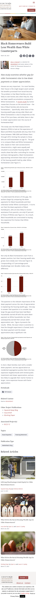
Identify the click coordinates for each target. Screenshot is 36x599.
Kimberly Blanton (18, 489)
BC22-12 (7, 424)
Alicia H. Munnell (15, 62)
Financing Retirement (21, 434)
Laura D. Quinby (20, 526)
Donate (31, 10)
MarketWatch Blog (7, 445)
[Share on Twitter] (30, 56)
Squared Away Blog (11, 410)
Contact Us (32, 6)
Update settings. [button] (25, 593)
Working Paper (9, 415)
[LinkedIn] (33, 56)
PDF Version (8, 392)
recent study (22, 102)
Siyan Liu (11, 526)
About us (19, 583)
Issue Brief (8, 413)
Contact (27, 583)
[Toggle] (34, 2)
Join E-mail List (23, 6)
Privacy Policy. (14, 596)
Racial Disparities (6, 434)
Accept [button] (22, 596)
